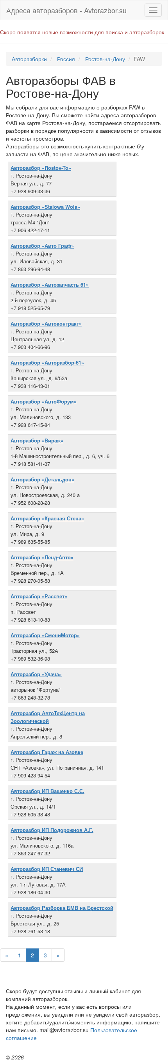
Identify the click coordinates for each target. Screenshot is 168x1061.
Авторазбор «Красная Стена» (47, 518)
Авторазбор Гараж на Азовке (47, 752)
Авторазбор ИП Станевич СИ (47, 868)
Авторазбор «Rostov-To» (41, 167)
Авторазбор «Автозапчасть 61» (50, 284)
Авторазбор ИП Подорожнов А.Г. (52, 830)
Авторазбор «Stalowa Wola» (45, 206)
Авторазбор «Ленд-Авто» (42, 557)
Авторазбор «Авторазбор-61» (47, 362)
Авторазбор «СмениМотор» (45, 635)
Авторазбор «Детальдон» (42, 479)
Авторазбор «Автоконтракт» (46, 323)
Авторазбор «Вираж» (37, 440)
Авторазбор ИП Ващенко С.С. (47, 791)
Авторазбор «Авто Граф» (42, 245)
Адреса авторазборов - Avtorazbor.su (66, 10)
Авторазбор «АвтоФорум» (44, 401)
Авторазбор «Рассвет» (39, 596)
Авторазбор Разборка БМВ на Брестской (62, 907)
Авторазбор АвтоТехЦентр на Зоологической (48, 716)
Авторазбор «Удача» (36, 674)
